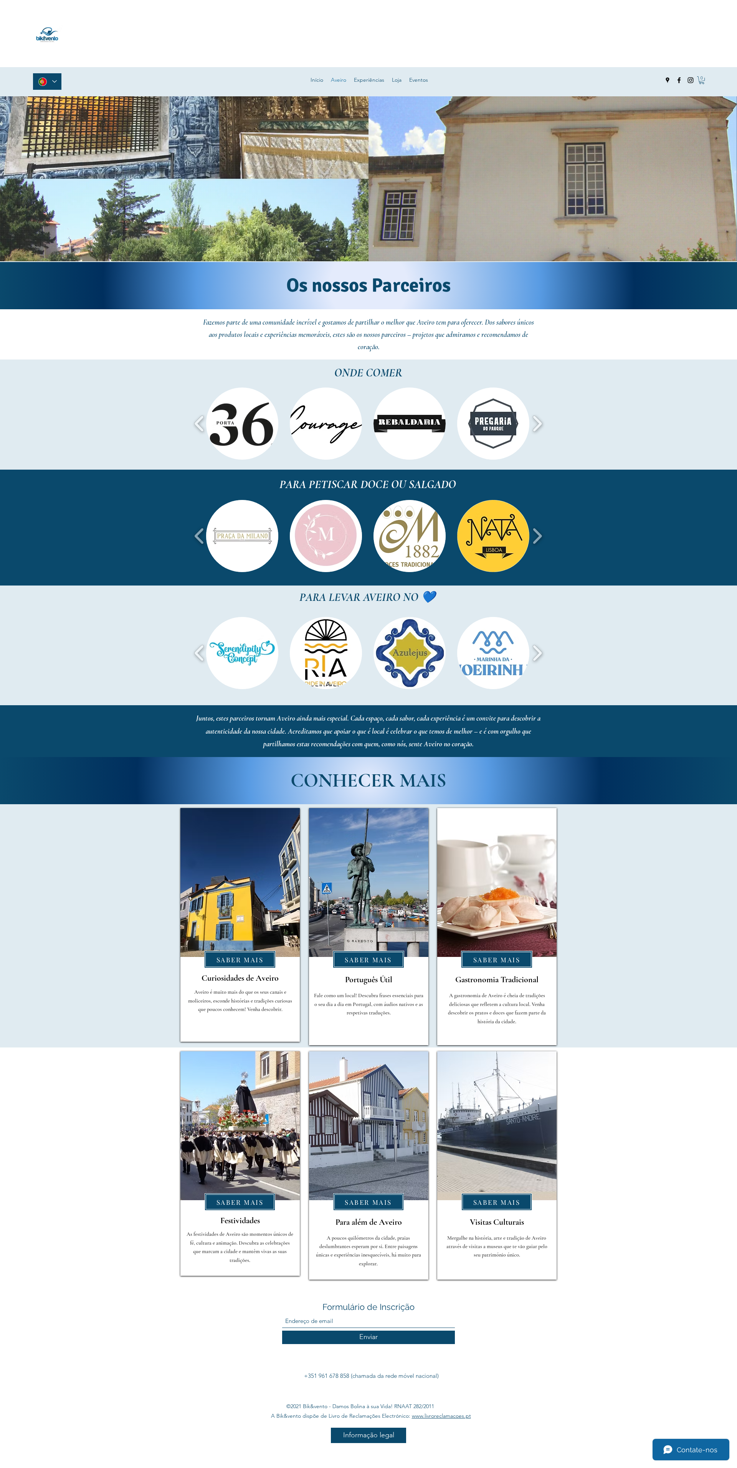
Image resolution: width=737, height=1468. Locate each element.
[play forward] (537, 423)
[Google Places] (667, 80)
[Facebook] (679, 80)
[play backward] (199, 423)
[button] (701, 80)
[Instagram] (690, 80)
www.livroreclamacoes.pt (441, 1415)
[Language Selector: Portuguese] (47, 81)
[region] (240, 925)
